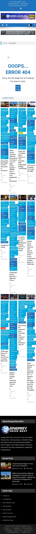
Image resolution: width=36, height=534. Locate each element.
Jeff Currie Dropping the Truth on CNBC (31, 168)
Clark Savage (4, 182)
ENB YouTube (7, 510)
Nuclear (13, 362)
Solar (12, 256)
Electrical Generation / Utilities (14, 111)
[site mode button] (30, 25)
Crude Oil (4, 109)
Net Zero (13, 245)
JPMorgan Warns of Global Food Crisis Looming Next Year (5, 356)
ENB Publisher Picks (30, 123)
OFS (20, 126)
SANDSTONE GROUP (13, 4)
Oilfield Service (21, 129)
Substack (21, 221)
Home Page (18, 88)
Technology (22, 135)
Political (13, 130)
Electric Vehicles (30, 203)
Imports (21, 306)
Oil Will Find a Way (5, 246)
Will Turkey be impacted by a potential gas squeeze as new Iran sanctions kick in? (22, 335)
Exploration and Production (22, 118)
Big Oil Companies (5, 203)
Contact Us (6, 496)
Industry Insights (13, 238)
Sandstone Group (8, 520)
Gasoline (4, 131)
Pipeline (4, 237)
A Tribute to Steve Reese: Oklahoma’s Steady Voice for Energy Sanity (22, 243)
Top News (4, 143)
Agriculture (5, 301)
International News (5, 140)
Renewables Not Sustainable (14, 252)
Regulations (14, 248)
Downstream (5, 118)
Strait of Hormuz (8, 513)
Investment (31, 145)
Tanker (3, 240)
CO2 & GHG (3, 309)
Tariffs (21, 320)
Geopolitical (5, 134)
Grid (12, 128)
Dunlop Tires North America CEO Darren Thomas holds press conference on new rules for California (31, 252)
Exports (4, 225)
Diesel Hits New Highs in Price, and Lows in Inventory (4, 165)
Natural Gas (21, 123)
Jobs (29, 346)
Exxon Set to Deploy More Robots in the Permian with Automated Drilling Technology (22, 159)
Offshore (13, 364)
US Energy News (4, 157)
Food (3, 328)
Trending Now (7, 499)
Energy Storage (13, 340)
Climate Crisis (4, 305)
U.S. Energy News (3, 152)
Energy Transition (13, 223)
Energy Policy (12, 120)
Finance (4, 125)
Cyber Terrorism (13, 311)
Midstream (31, 348)
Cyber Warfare (13, 315)
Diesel (3, 116)
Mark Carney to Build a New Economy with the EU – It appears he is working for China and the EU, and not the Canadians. (31, 376)
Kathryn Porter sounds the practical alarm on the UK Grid (13, 379)
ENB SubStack (24, 4)
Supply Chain (12, 134)
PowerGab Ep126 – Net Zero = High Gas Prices (13, 276)
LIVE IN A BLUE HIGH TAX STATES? (18, 5)
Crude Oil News (4, 113)
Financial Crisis (4, 128)
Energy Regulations (14, 125)
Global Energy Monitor (9, 517)
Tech (20, 133)
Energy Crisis (3, 122)
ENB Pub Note (13, 214)
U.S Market (3, 147)
